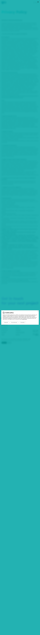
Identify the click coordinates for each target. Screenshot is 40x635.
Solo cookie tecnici (14, 322)
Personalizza (22, 322)
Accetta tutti (6, 322)
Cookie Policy (24, 319)
